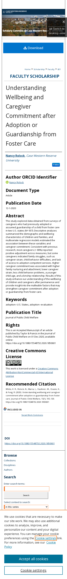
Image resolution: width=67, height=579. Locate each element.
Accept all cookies (33, 558)
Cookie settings (45, 538)
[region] (33, 544)
